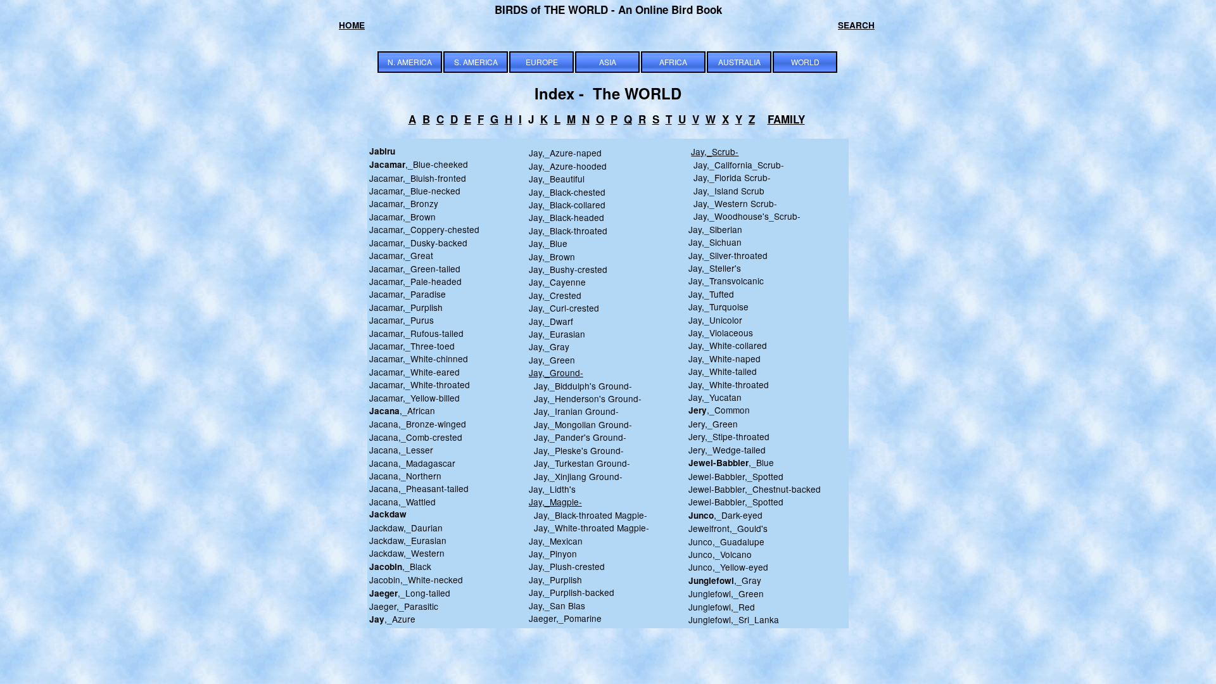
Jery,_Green (713, 423)
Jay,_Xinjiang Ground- (576, 476)
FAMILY (786, 119)
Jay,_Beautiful (557, 178)
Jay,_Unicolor (715, 320)
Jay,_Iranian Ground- (574, 411)
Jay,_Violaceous (720, 332)
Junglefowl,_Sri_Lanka (733, 619)
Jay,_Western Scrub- (732, 203)
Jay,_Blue (548, 243)
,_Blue (731, 462)
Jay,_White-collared (727, 345)
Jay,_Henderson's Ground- (585, 398)
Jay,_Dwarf (551, 321)
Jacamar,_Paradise (407, 294)
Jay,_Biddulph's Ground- (580, 385)
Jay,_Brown (552, 256)
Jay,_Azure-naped (565, 152)
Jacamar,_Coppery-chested (424, 229)
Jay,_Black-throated (568, 230)
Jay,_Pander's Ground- (577, 437)
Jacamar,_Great (401, 255)
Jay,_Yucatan (715, 397)
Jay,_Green (552, 359)
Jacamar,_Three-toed (412, 345)
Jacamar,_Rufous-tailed (416, 333)
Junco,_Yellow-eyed (728, 566)
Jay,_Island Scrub (726, 190)
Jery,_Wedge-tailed (727, 449)
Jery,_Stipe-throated (729, 436)
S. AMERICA (476, 61)
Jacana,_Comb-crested (415, 437)
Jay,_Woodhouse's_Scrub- (744, 216)
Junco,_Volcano (720, 554)
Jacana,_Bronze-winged (417, 423)
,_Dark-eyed (725, 515)
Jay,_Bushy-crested (568, 269)
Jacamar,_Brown (402, 216)
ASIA (607, 61)
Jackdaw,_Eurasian (407, 540)
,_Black (400, 566)
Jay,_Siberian (715, 229)
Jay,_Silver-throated (728, 255)
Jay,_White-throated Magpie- (589, 527)
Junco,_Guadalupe (726, 541)
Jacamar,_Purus (401, 320)
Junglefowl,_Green (726, 593)
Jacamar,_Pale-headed (415, 281)
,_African (402, 410)
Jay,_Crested (555, 295)
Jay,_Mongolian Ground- (580, 424)
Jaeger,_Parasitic (403, 606)
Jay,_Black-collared (567, 204)
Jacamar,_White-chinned (418, 358)
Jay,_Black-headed (566, 217)
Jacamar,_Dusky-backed (418, 242)
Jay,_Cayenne (557, 282)
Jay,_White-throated (728, 384)
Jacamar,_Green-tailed (414, 268)
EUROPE (542, 61)
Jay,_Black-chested (567, 192)
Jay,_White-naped (724, 358)
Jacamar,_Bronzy (403, 203)
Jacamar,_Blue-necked (414, 190)
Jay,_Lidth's (552, 489)
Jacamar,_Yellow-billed (414, 397)
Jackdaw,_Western (407, 553)
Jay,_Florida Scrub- (729, 177)
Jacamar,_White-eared (414, 371)
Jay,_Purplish (555, 579)
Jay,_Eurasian (557, 333)
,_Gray (724, 580)
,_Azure (392, 618)
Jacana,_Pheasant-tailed (419, 488)
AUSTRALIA (739, 61)
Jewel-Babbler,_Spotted (735, 476)
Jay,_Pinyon (553, 553)
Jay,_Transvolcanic (726, 280)
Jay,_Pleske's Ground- (576, 450)
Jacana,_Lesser (401, 449)
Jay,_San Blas (557, 605)
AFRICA (673, 61)
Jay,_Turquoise (718, 306)
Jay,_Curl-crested (564, 307)
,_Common (719, 409)
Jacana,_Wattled (402, 501)
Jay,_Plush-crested (567, 566)
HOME (352, 25)
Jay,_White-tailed (722, 371)
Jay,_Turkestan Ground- (579, 463)
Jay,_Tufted (711, 294)
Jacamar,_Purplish (406, 307)
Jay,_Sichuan (715, 242)
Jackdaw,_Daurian (406, 527)
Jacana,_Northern (405, 475)
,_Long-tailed (409, 592)
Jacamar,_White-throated (419, 384)
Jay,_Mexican (556, 541)
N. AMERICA (410, 61)
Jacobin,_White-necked (416, 579)
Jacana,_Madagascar (412, 463)
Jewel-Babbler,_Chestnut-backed (754, 489)
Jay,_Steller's (714, 268)
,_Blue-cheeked (418, 164)
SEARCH (856, 25)
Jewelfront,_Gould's (728, 528)
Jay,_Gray (549, 346)
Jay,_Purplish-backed (571, 592)
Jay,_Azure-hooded (568, 166)
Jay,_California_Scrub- (739, 164)
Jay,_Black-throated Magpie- (588, 515)
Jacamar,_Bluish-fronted (417, 178)
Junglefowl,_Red (721, 606)
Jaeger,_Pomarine (565, 618)
